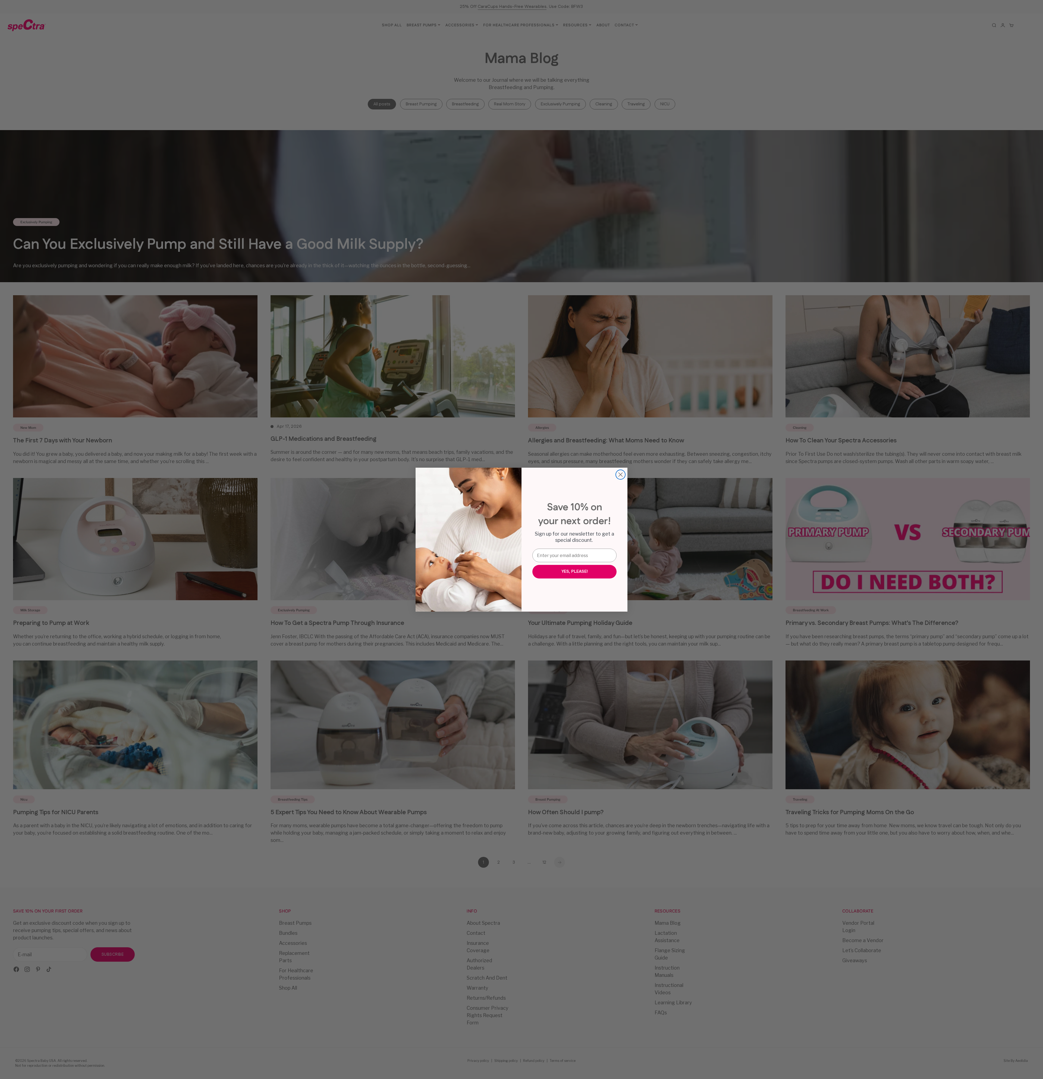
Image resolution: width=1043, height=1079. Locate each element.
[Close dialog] (620, 474)
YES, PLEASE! (574, 571)
